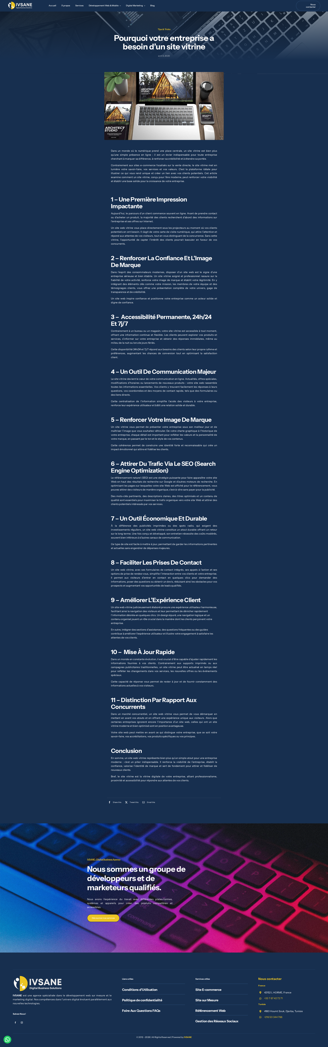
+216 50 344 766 (273, 1017)
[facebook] (15, 1023)
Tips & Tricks (164, 29)
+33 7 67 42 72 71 (273, 998)
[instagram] (21, 1023)
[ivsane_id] (20, 2)
